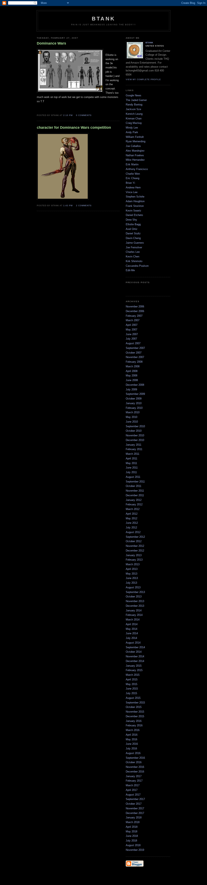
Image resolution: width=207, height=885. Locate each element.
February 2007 (134, 315)
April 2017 (131, 790)
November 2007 (135, 357)
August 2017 (133, 794)
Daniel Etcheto (134, 215)
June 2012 (132, 522)
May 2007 (131, 329)
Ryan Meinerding (135, 141)
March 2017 (132, 785)
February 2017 (134, 780)
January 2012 (134, 499)
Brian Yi (130, 182)
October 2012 (134, 541)
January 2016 (134, 720)
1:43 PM (68, 205)
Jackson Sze (133, 109)
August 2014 (133, 642)
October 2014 (134, 651)
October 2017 (134, 803)
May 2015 (131, 684)
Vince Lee (131, 192)
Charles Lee (133, 251)
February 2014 (134, 614)
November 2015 (135, 711)
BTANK (149, 42)
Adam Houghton (135, 201)
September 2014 (135, 647)
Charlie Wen (133, 173)
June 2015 (132, 688)
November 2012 (135, 545)
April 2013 (131, 569)
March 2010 (132, 412)
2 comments (84, 205)
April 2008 (131, 371)
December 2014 (135, 661)
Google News (133, 95)
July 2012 (131, 527)
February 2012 (134, 504)
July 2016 (131, 748)
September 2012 (135, 536)
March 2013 (132, 564)
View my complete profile (143, 79)
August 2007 (133, 343)
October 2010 (134, 430)
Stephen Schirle (135, 196)
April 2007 (131, 324)
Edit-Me (130, 270)
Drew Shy (131, 219)
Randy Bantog (134, 104)
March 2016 (132, 730)
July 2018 (131, 840)
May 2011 (131, 463)
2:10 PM (68, 115)
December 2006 (135, 311)
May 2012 (131, 518)
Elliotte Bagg (133, 224)
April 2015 (131, 679)
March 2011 (132, 453)
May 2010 (131, 417)
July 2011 (131, 472)
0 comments (84, 115)
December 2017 (135, 813)
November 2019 (135, 849)
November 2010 (135, 435)
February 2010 (134, 407)
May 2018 (131, 831)
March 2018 (132, 822)
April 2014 (131, 624)
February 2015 (134, 670)
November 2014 (135, 656)
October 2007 (134, 352)
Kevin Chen (132, 256)
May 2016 (131, 739)
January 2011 (133, 444)
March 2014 (132, 619)
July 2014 (131, 638)
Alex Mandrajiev (135, 150)
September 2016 (135, 757)
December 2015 (135, 716)
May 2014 (131, 628)
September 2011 (135, 481)
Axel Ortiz (131, 229)
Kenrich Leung (134, 113)
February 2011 (134, 449)
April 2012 (131, 513)
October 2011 (133, 486)
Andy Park (132, 132)
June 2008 (132, 380)
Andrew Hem (133, 187)
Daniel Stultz (133, 233)
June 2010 (132, 421)
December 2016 (135, 771)
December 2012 (135, 550)
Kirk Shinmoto (134, 261)
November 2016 (135, 766)
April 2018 (131, 826)
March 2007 (132, 320)
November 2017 (135, 808)
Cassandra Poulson (137, 265)
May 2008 (131, 375)
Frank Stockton (135, 205)
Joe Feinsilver (134, 247)
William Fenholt (135, 136)
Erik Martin (132, 164)
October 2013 (134, 596)
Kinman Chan (134, 118)
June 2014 (132, 633)
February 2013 (134, 559)
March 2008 (132, 366)
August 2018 (133, 845)
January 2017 (134, 776)
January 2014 (134, 610)
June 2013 (132, 578)
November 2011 (135, 490)
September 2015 (135, 702)
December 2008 (135, 384)
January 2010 (134, 403)
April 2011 (131, 458)
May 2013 (131, 573)
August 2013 (133, 587)
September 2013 (135, 592)
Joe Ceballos (133, 146)
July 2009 (131, 389)
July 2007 (131, 338)
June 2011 (132, 467)
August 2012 (133, 532)
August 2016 (133, 753)
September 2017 (135, 799)
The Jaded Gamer (136, 100)
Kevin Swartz (133, 210)
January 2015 (134, 665)
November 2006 (135, 306)
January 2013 (134, 555)
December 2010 (135, 440)
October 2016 (134, 762)
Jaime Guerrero (135, 242)
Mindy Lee (132, 127)
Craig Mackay (134, 122)
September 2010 (135, 426)
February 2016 (134, 725)
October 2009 (134, 398)
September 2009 (135, 393)
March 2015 (132, 674)
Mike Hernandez (135, 159)
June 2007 (132, 334)
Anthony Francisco (137, 169)
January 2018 (134, 817)
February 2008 (134, 361)
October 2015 (134, 707)
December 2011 (135, 495)
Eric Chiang (132, 178)
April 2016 (131, 734)
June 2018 (132, 835)
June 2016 (132, 743)
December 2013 (135, 605)
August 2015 (133, 697)
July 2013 (131, 582)
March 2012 (132, 509)
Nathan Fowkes (135, 155)
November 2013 (135, 601)
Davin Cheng (133, 238)
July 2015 (131, 693)
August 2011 (133, 476)
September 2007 (135, 348)
